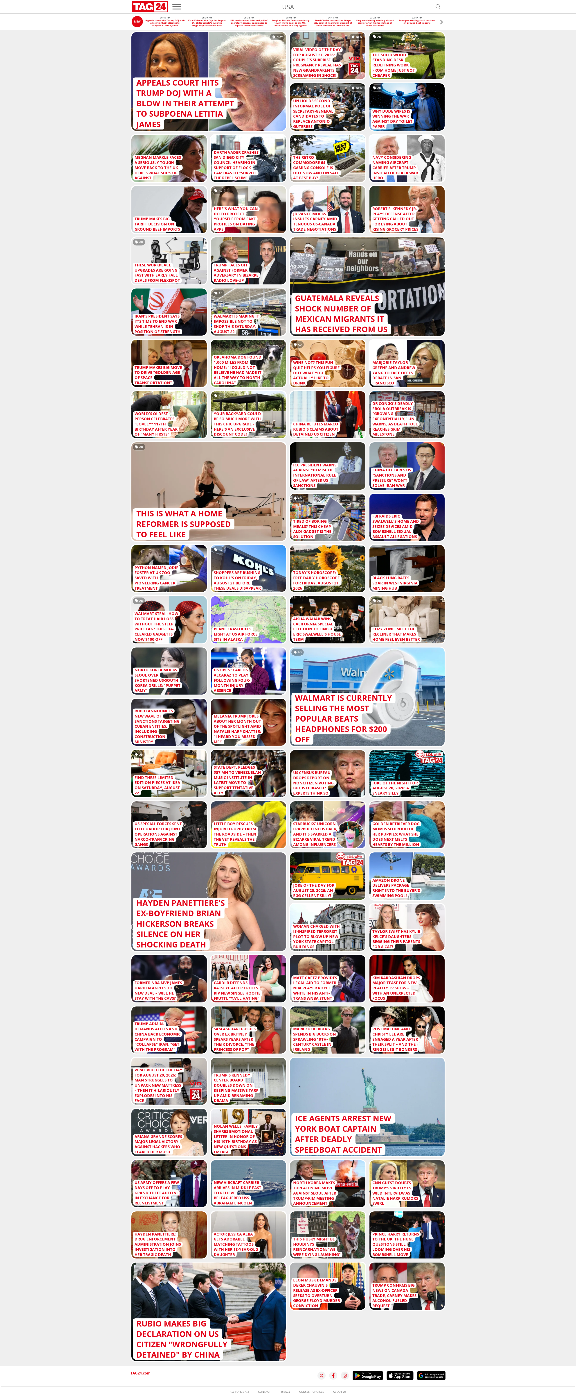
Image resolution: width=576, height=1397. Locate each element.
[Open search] (438, 7)
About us (339, 1391)
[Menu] (177, 7)
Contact (264, 1391)
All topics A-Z (239, 1391)
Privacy (285, 1391)
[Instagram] (345, 1376)
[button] (441, 22)
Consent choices (311, 1391)
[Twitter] (321, 1376)
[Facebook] (333, 1376)
